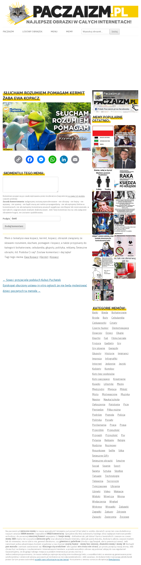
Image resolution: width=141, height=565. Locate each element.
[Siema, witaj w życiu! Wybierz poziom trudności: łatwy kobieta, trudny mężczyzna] (103, 180)
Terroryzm (113, 481)
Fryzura (96, 343)
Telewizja (97, 481)
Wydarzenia (99, 501)
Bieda (104, 312)
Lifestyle (108, 384)
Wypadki (110, 506)
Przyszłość (111, 435)
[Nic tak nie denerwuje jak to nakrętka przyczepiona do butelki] (125, 268)
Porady (109, 419)
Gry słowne (98, 348)
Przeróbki (98, 430)
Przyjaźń (97, 435)
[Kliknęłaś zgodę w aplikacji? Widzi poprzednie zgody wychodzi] (103, 290)
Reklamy (109, 440)
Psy (123, 435)
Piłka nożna (114, 409)
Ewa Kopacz (31, 257)
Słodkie (119, 470)
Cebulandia (117, 317)
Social (95, 465)
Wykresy (97, 506)
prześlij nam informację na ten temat (52, 559)
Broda (95, 317)
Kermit (44, 257)
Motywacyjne (109, 394)
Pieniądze (98, 409)
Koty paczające (101, 379)
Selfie (112, 450)
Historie (109, 353)
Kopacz (54, 257)
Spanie (106, 465)
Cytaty (113, 322)
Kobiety (96, 368)
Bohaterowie (119, 312)
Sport (117, 465)
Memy (69, 31)
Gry (119, 343)
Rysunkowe (98, 450)
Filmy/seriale (118, 338)
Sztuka (107, 470)
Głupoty (96, 353)
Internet (97, 363)
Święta (96, 470)
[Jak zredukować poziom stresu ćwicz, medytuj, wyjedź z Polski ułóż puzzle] (125, 246)
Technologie (112, 475)
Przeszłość (113, 430)
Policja (121, 414)
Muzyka (125, 394)
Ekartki (96, 338)
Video (107, 491)
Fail (106, 338)
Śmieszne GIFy (100, 455)
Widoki (96, 496)
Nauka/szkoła (112, 399)
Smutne (120, 460)
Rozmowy (110, 445)
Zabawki (124, 506)
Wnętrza (109, 496)
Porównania (99, 424)
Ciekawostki (99, 322)
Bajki (95, 312)
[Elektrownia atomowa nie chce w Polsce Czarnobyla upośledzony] (103, 268)
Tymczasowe (99, 486)
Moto (95, 394)
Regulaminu (114, 559)
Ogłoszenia (98, 404)
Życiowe (124, 516)
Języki (122, 363)
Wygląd (113, 501)
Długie (120, 332)
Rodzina (97, 445)
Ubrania (115, 486)
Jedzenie (110, 363)
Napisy (96, 399)
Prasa (123, 424)
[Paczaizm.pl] (70, 13)
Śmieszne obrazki (102, 460)
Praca (113, 424)
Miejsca (112, 389)
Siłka (121, 450)
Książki (96, 384)
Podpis (6, 218)
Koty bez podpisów (103, 373)
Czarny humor (100, 327)
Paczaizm (8, 31)
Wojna (121, 496)
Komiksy (109, 368)
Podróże (97, 414)
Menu (54, 31)
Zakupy (109, 511)
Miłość (123, 389)
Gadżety (109, 343)
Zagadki (96, 511)
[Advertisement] (70, 62)
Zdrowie (121, 511)
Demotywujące (120, 327)
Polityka (97, 419)
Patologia (114, 404)
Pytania (96, 440)
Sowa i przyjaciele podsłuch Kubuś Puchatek (32, 279)
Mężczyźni (98, 389)
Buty (105, 317)
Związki (96, 516)
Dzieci (109, 332)
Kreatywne (119, 379)
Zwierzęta (110, 516)
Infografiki (111, 358)
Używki (96, 491)
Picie (126, 404)
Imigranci (123, 353)
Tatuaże (96, 475)
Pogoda (109, 414)
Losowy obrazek (32, 31)
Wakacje (118, 491)
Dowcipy (97, 332)
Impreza (97, 358)
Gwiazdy (113, 348)
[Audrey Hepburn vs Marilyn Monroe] (125, 202)
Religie (121, 440)
